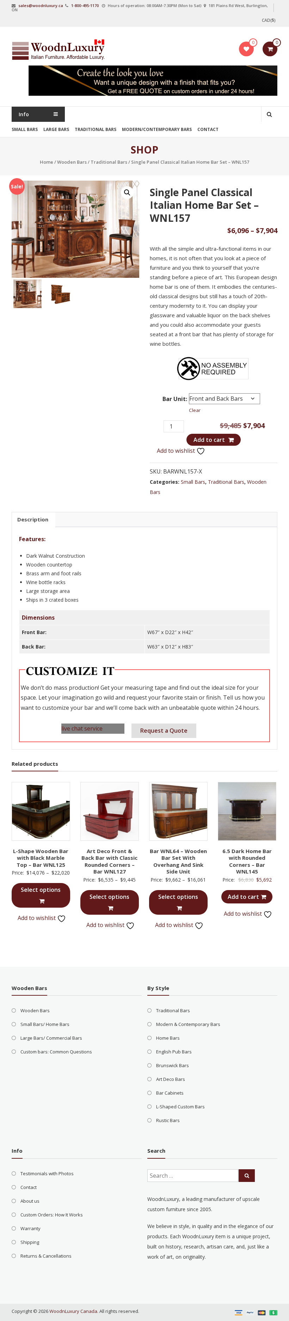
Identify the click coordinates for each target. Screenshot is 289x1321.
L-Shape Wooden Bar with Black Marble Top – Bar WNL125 (40, 857)
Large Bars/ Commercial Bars (51, 1038)
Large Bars (56, 129)
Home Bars (168, 1038)
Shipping (29, 1242)
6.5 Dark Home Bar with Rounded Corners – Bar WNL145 (247, 861)
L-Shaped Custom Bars (180, 1106)
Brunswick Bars (172, 1065)
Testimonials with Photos (47, 1173)
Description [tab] (32, 519)
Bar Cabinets (170, 1093)
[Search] (247, 1175)
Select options (41, 890)
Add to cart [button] (243, 897)
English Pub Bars (174, 1051)
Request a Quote (163, 730)
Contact (208, 129)
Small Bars (25, 129)
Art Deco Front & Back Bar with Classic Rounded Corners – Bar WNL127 (109, 861)
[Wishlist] (246, 49)
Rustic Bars (168, 1120)
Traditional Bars (95, 129)
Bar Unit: (174, 399)
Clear (195, 410)
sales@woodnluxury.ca (40, 5)
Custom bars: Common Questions (56, 1051)
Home (46, 162)
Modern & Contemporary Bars (188, 1024)
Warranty (30, 1228)
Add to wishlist (176, 451)
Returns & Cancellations (46, 1256)
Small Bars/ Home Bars (44, 1024)
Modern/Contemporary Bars (157, 129)
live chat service (82, 728)
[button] (127, 192)
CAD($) (269, 20)
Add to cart (209, 440)
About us (29, 1201)
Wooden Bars (72, 162)
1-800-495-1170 (85, 5)
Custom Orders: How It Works (51, 1215)
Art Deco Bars (170, 1079)
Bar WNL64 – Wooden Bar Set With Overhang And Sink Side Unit (178, 861)
